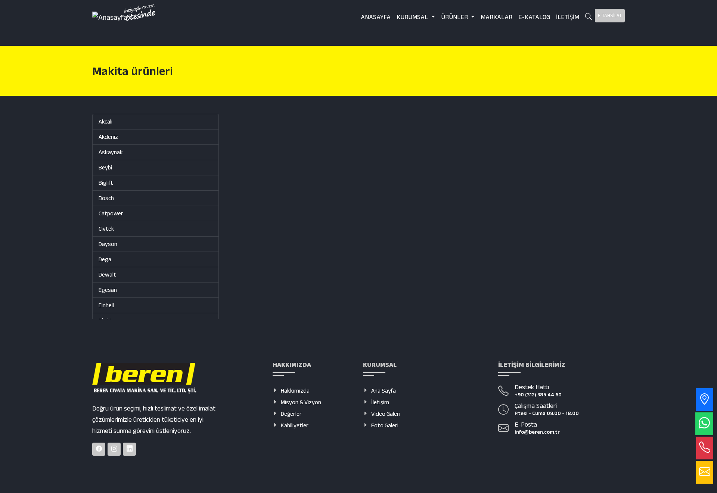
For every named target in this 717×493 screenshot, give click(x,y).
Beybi (105, 167)
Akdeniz (108, 137)
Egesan (108, 290)
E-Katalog (534, 17)
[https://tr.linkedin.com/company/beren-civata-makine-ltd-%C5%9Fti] (129, 449)
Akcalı (105, 121)
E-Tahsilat (610, 15)
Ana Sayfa (383, 390)
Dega (105, 259)
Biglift (106, 183)
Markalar (496, 17)
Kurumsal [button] (413, 17)
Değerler (291, 414)
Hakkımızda (295, 390)
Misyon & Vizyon (301, 402)
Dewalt (107, 274)
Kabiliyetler (294, 425)
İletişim (567, 17)
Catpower (111, 213)
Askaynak (111, 152)
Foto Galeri (384, 425)
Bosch (106, 198)
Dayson (108, 244)
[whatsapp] (704, 423)
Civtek (106, 228)
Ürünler (455, 17)
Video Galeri (385, 414)
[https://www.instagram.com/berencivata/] (114, 449)
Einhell (106, 305)
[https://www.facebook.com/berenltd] (98, 449)
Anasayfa (376, 17)
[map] (704, 399)
